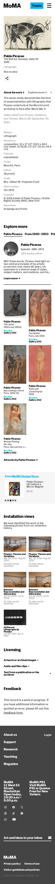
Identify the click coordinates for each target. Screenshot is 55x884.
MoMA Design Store (25, 476)
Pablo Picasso (14, 56)
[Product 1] (5, 500)
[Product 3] (10, 500)
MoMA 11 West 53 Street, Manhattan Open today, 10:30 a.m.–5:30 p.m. (13, 791)
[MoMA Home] (12, 5)
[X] (23, 807)
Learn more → (12, 278)
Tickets (37, 5)
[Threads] (6, 813)
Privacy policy (12, 863)
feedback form (13, 712)
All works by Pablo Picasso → (21, 460)
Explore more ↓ (37, 92)
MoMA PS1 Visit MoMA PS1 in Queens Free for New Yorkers (39, 788)
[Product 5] (15, 500)
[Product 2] (8, 500)
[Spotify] (23, 813)
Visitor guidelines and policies (22, 869)
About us (10, 734)
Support (10, 742)
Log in (47, 735)
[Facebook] (14, 807)
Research (11, 749)
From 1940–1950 (36, 234)
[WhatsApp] (6, 819)
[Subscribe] (49, 837)
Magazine (11, 764)
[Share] (7, 78)
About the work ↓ (14, 92)
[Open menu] (49, 5)
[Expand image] (27, 33)
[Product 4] (13, 500)
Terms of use (31, 863)
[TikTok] (14, 813)
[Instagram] (6, 807)
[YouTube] (14, 819)
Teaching (10, 756)
